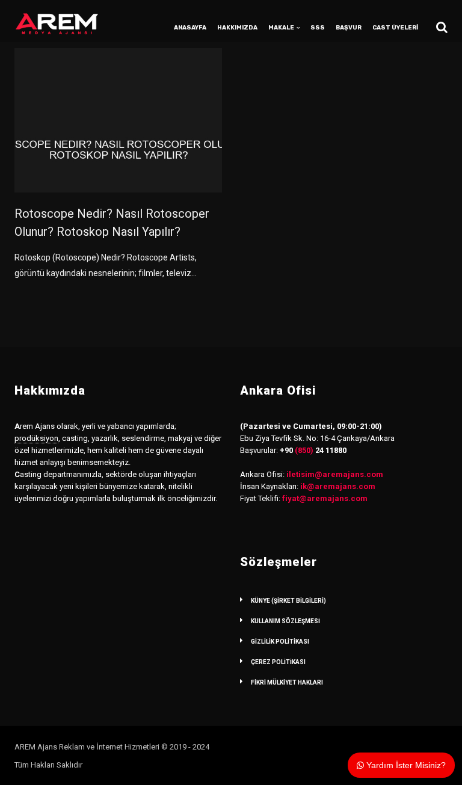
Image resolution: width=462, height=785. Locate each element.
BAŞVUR (349, 27)
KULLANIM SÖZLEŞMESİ (285, 621)
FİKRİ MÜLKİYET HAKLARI (287, 682)
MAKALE (281, 27)
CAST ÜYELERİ (395, 27)
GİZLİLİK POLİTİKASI (280, 641)
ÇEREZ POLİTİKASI (278, 662)
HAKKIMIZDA (237, 27)
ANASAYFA (190, 27)
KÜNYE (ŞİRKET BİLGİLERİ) (288, 600)
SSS (317, 27)
